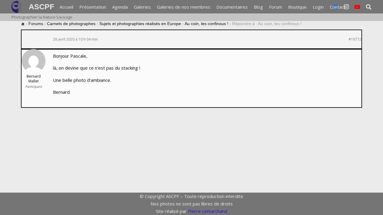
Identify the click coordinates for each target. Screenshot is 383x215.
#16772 (355, 39)
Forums (35, 23)
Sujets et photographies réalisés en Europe (140, 23)
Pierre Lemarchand (207, 211)
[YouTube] (357, 6)
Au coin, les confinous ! (206, 23)
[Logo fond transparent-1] (17, 7)
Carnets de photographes (71, 23)
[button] (349, 7)
